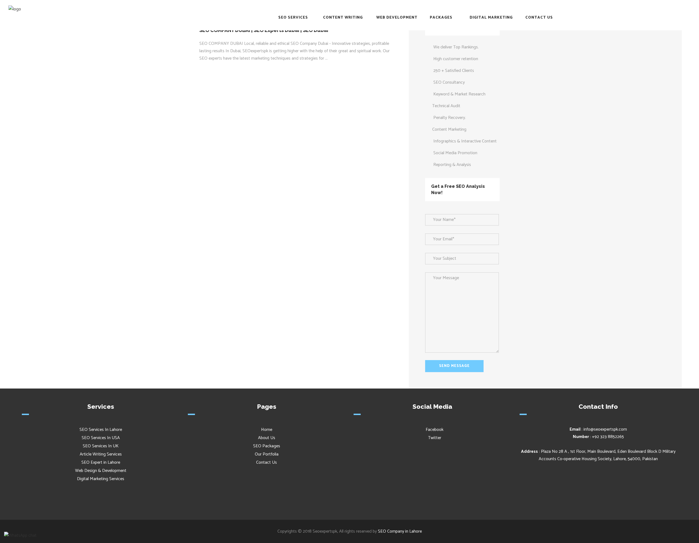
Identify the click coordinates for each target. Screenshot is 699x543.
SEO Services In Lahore (100, 429)
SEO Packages (266, 446)
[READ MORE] (214, 69)
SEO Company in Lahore (400, 531)
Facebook (434, 429)
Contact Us (266, 462)
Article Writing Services (101, 454)
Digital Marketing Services (100, 479)
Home (266, 429)
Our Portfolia (267, 454)
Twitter (434, 438)
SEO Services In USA (101, 438)
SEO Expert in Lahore (100, 462)
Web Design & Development (100, 470)
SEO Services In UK (101, 446)
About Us (266, 438)
